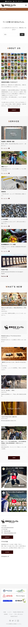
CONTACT (7, 537)
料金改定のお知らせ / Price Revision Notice (11, 335)
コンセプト (9, 612)
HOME (4, 612)
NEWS (14, 457)
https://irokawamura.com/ (10, 532)
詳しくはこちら (4, 148)
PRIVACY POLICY (14, 616)
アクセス (11, 614)
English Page (9, 1)
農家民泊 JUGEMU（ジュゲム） (15, 623)
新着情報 (6, 614)
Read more (3, 276)
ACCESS (7, 552)
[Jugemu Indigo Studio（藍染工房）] (14, 408)
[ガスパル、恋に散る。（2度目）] (14, 382)
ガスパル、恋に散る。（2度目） (8, 390)
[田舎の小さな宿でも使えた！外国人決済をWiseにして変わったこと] (14, 299)
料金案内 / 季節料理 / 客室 (18, 612)
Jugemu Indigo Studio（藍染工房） (9, 416)
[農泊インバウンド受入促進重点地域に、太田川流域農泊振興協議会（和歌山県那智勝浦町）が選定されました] (14, 433)
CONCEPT (14, 110)
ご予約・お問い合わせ (18, 1)
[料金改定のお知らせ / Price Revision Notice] (14, 327)
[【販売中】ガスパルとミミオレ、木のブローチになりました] (14, 353)
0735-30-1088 (7, 531)
